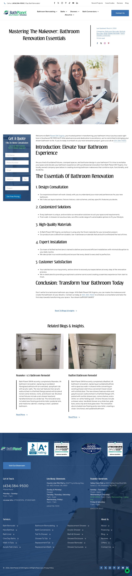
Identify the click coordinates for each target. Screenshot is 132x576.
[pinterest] (66, 3)
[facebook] (54, 3)
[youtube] (73, 3)
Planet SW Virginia (57, 136)
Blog (105, 33)
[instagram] (62, 3)
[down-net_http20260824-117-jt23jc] (92, 334)
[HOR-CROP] (15, 11)
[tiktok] (69, 3)
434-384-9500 (119, 140)
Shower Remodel (114, 33)
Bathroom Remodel (112, 31)
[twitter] (58, 3)
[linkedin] (77, 3)
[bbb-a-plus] (38, 442)
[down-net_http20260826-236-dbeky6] (40, 334)
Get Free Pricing (13, 197)
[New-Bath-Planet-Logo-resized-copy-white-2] (11, 447)
